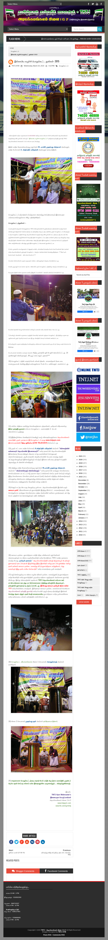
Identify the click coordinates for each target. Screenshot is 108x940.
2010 (81, 535)
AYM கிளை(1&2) (82, 560)
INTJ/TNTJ (81, 570)
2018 (81, 466)
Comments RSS (59, 935)
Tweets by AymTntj (83, 275)
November (82, 484)
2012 (81, 528)
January (81, 518)
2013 (81, 525)
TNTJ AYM (62, 932)
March (81, 511)
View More (84, 602)
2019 (81, 463)
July (80, 497)
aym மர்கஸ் (81, 565)
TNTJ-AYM (15, 66)
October (81, 487)
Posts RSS (47, 935)
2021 (81, 456)
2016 (81, 473)
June (80, 501)
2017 (81, 470)
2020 (81, 460)
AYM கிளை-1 (81, 551)
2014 (81, 521)
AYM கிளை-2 (81, 556)
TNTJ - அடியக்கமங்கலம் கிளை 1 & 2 (53, 930)
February (82, 514)
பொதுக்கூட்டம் (15, 51)
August (81, 494)
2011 (81, 531)
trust (79, 595)
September (82, 490)
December (82, 480)
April (80, 507)
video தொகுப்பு (90, 595)
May (80, 504)
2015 (81, 477)
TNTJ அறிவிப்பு (82, 575)
